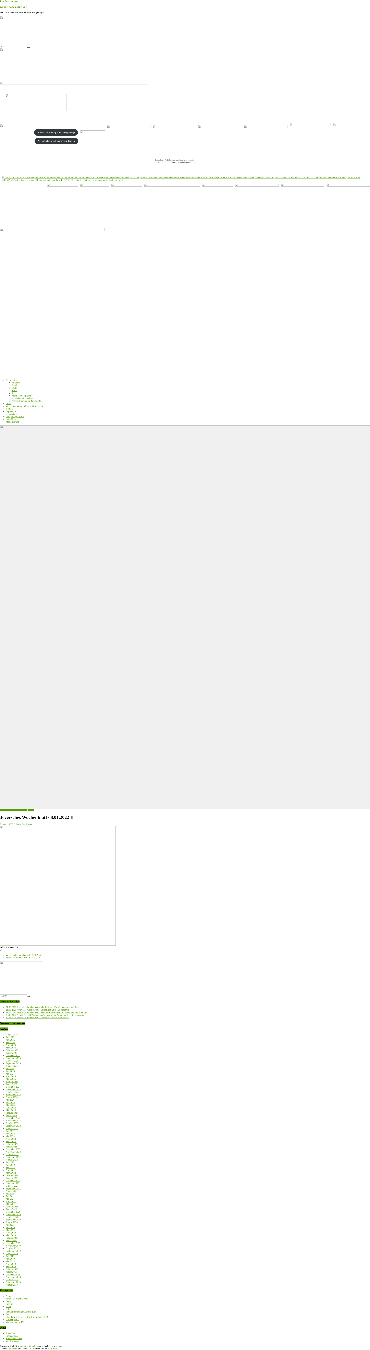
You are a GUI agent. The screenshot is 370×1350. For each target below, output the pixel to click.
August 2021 (12, 1191)
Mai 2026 (10, 1042)
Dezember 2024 (13, 1087)
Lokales (9, 1304)
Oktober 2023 (12, 1123)
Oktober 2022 (12, 1154)
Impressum (11, 411)
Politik (14, 385)
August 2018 (12, 1285)
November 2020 (13, 1214)
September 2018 (13, 1282)
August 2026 (12, 1034)
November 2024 (13, 1089)
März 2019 (11, 1266)
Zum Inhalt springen (9, 1)
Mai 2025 (10, 1074)
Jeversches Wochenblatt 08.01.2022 (23, 955)
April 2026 (11, 1045)
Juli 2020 (10, 1225)
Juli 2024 (10, 1100)
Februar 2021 (12, 1206)
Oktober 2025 (12, 1060)
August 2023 (12, 1128)
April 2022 (11, 1170)
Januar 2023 (11, 1146)
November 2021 (13, 1183)
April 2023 (11, 1139)
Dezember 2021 (13, 1180)
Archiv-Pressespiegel (21, 395)
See (13, 393)
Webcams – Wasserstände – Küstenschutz (25, 406)
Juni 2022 (10, 1165)
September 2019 (13, 1251)
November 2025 (13, 1058)
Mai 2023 (10, 1136)
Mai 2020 (10, 1230)
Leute (14, 388)
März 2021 (11, 1204)
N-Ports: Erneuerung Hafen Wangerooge (56, 132)
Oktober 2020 (12, 1217)
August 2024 (12, 1097)
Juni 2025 (10, 1071)
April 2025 (11, 1076)
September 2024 (13, 1094)
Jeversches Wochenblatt (22, 398)
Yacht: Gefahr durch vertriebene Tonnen (56, 141)
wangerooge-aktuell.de (13, 6)
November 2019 (13, 1245)
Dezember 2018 (13, 1274)
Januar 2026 (11, 1053)
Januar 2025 (11, 1084)
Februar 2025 (12, 1081)
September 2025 (13, 1063)
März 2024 (11, 1110)
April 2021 (11, 1201)
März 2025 (11, 1079)
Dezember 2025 (13, 1055)
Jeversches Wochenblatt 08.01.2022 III (25, 957)
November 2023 (13, 1120)
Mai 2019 (10, 1261)
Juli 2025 (10, 1068)
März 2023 (11, 1141)
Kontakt (9, 408)
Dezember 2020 (13, 1212)
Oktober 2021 (12, 1186)
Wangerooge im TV (15, 416)
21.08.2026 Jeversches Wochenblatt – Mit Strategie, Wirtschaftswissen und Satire (43, 1007)
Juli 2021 (10, 1193)
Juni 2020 (10, 1227)
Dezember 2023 (13, 1118)
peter (29, 824)
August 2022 (12, 1159)
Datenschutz (11, 414)
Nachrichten (11, 380)
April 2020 (11, 1232)
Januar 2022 (11, 1178)
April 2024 (11, 1107)
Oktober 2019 (12, 1248)
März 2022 (11, 1173)
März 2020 (11, 1235)
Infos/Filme (11, 419)
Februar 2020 (12, 1238)
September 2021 (13, 1188)
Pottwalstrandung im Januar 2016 (27, 401)
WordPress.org (12, 1341)
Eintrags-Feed (12, 1336)
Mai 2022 (10, 1167)
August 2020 (12, 1222)
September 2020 (13, 1219)
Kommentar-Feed (14, 1338)
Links (8, 403)
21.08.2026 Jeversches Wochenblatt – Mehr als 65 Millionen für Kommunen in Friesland (46, 1012)
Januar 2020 (11, 1240)
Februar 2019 (12, 1269)
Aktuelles (16, 382)
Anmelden (10, 1333)
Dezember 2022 (13, 1149)
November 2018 (13, 1277)
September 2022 (13, 1157)
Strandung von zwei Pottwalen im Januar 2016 (27, 1317)
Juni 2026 (10, 1040)
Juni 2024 (10, 1102)
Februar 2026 (12, 1050)
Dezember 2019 (13, 1243)
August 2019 (12, 1253)
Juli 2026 (10, 1037)
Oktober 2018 (12, 1279)
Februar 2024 (12, 1113)
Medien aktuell (12, 422)
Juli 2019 (10, 1256)
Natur (14, 390)
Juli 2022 (10, 1162)
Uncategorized (12, 1319)
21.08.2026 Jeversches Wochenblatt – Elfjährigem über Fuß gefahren (37, 1010)
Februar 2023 (12, 1144)
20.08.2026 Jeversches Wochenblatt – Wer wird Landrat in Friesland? (37, 1017)
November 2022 (13, 1152)
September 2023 (13, 1126)
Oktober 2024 (12, 1092)
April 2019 (11, 1264)
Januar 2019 (11, 1272)
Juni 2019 (10, 1259)
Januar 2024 (11, 1115)
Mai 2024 (10, 1105)
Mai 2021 (10, 1199)
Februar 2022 (12, 1175)
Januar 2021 (11, 1209)
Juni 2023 (10, 1133)
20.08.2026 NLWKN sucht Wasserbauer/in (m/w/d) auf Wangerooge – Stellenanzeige (45, 1015)
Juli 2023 (10, 1131)
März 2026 (11, 1047)
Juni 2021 (10, 1196)
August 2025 (12, 1066)
